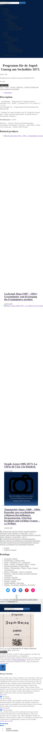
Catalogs (7, 11)
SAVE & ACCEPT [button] (6, 721)
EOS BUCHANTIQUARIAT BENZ (25, 600)
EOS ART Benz (3, 1)
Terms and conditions (15, 29)
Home (6, 9)
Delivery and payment (15, 27)
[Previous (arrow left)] (1, 725)
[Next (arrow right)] (3, 725)
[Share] (5, 723)
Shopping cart (13, 16)
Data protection (13, 25)
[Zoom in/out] (1, 723)
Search (23, 3)
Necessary (6, 697)
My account (8, 14)
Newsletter (11, 24)
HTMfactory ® (12, 601)
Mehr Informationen (19, 660)
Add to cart (4, 85)
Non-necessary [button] (5, 708)
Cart (6, 611)
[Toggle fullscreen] (3, 723)
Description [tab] (8, 92)
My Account (8, 605)
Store (6, 12)
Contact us (7, 20)
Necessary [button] (3, 695)
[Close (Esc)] (7, 723)
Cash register (12, 18)
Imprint (10, 22)
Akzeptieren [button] (4, 663)
